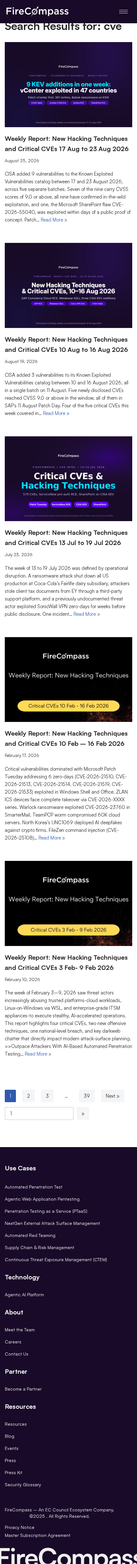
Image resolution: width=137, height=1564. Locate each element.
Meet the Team (20, 1329)
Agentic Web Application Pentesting (42, 1199)
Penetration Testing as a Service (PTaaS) (46, 1211)
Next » (112, 1096)
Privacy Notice (19, 1527)
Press (10, 1460)
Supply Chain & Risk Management (39, 1247)
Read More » (54, 220)
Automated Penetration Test (33, 1186)
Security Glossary (23, 1484)
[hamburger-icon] (123, 11)
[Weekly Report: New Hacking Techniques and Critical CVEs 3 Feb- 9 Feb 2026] (68, 903)
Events (11, 1448)
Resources (16, 1424)
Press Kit (13, 1472)
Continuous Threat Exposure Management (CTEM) (56, 1259)
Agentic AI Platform (24, 1294)
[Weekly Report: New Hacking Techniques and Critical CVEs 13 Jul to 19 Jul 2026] (68, 478)
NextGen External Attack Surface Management (52, 1223)
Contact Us (16, 1354)
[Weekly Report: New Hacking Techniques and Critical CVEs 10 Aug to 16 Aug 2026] (68, 285)
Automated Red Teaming (30, 1235)
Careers (13, 1341)
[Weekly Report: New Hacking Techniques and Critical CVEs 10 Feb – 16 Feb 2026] (68, 679)
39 (87, 1096)
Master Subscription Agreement (37, 1535)
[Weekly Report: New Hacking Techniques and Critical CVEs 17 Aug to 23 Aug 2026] (68, 84)
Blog (9, 1436)
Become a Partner (23, 1389)
